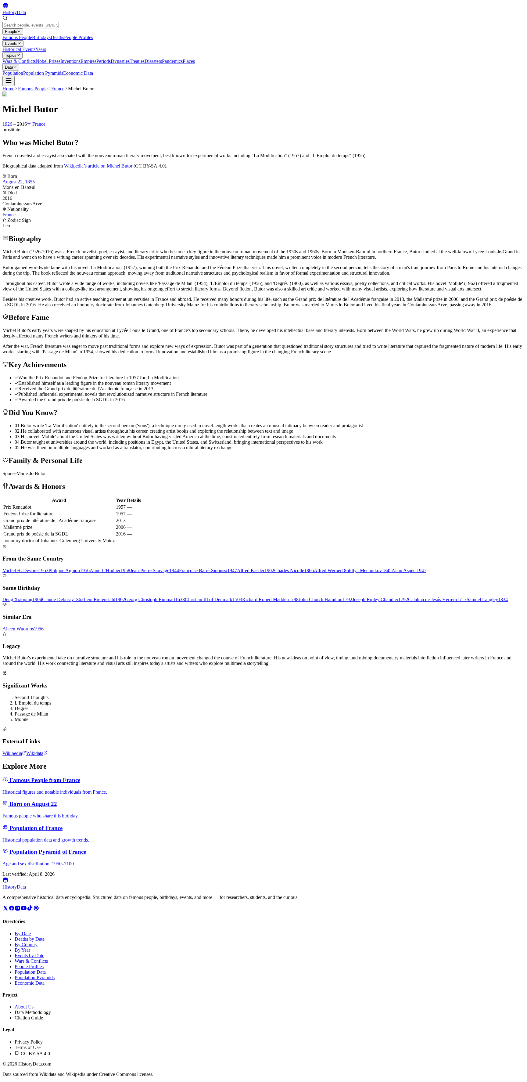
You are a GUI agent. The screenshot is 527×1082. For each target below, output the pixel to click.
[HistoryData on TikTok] (30, 909)
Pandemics (172, 61)
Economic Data (78, 73)
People (11, 31)
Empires (88, 61)
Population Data (30, 972)
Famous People (17, 37)
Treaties (137, 61)
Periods (103, 61)
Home (8, 88)
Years (40, 49)
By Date (23, 933)
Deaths (57, 37)
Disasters (153, 61)
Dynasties (120, 61)
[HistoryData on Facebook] (12, 909)
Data (9, 67)
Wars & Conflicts (19, 61)
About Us (24, 1006)
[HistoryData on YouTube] (24, 909)
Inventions (70, 61)
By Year (22, 950)
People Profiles (78, 37)
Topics (10, 55)
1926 (7, 124)
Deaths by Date (30, 939)
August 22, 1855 (18, 181)
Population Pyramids (43, 73)
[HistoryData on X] (5, 909)
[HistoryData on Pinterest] (36, 909)
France (57, 88)
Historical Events (18, 49)
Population (12, 73)
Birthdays (41, 37)
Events (11, 43)
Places (189, 61)
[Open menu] (8, 81)
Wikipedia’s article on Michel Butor (98, 165)
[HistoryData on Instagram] (18, 909)
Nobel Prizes (48, 61)
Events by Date (29, 955)
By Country (26, 944)
